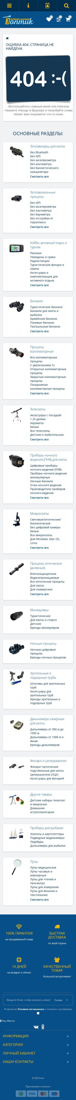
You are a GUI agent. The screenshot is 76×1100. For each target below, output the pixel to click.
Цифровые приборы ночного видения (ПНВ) (46, 467)
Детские (35, 624)
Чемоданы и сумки (42, 257)
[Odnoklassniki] (41, 1026)
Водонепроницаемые (44, 577)
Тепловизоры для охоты (47, 146)
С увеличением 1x (42, 365)
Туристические (40, 616)
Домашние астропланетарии (42, 810)
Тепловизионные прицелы (42, 194)
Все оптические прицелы (47, 581)
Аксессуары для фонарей (47, 778)
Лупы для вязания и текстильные (43, 893)
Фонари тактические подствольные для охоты (47, 768)
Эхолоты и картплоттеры (47, 834)
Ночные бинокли (41, 481)
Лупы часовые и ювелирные (41, 873)
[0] (48, 20)
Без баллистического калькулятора (44, 170)
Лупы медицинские (43, 867)
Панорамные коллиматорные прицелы (47, 386)
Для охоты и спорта (43, 620)
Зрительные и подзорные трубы (43, 675)
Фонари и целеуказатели (48, 761)
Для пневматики (41, 589)
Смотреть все (39, 176)
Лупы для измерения (44, 887)
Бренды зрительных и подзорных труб (45, 701)
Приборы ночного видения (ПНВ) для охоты (48, 457)
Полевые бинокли (42, 322)
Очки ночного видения (45, 485)
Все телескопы (40, 431)
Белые (34, 427)
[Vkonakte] (35, 1026)
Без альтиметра (41, 164)
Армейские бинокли (43, 319)
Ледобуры (37, 842)
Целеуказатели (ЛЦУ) (44, 774)
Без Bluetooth (39, 152)
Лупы (34, 861)
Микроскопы (39, 513)
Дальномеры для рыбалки (47, 845)
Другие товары (41, 794)
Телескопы (38, 409)
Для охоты (37, 585)
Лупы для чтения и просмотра (43, 881)
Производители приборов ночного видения (47, 491)
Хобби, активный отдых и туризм (48, 245)
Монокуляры (39, 610)
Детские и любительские (47, 435)
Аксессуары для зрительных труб (41, 693)
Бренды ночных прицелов (48, 657)
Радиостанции (39, 261)
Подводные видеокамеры (47, 838)
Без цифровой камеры (45, 527)
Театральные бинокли (45, 326)
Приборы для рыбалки (46, 828)
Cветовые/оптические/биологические (45, 521)
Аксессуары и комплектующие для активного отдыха (44, 276)
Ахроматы (37, 423)
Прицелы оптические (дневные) (46, 565)
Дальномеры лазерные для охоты (47, 721)
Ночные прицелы (43, 643)
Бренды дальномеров (44, 745)
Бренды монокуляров (44, 627)
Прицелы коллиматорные (42, 349)
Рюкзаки (36, 253)
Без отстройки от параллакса (41, 220)
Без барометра (40, 214)
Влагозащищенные (43, 574)
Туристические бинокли (46, 307)
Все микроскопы (41, 535)
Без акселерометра (43, 160)
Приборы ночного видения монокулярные (48, 475)
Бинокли (36, 301)
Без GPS (35, 156)
